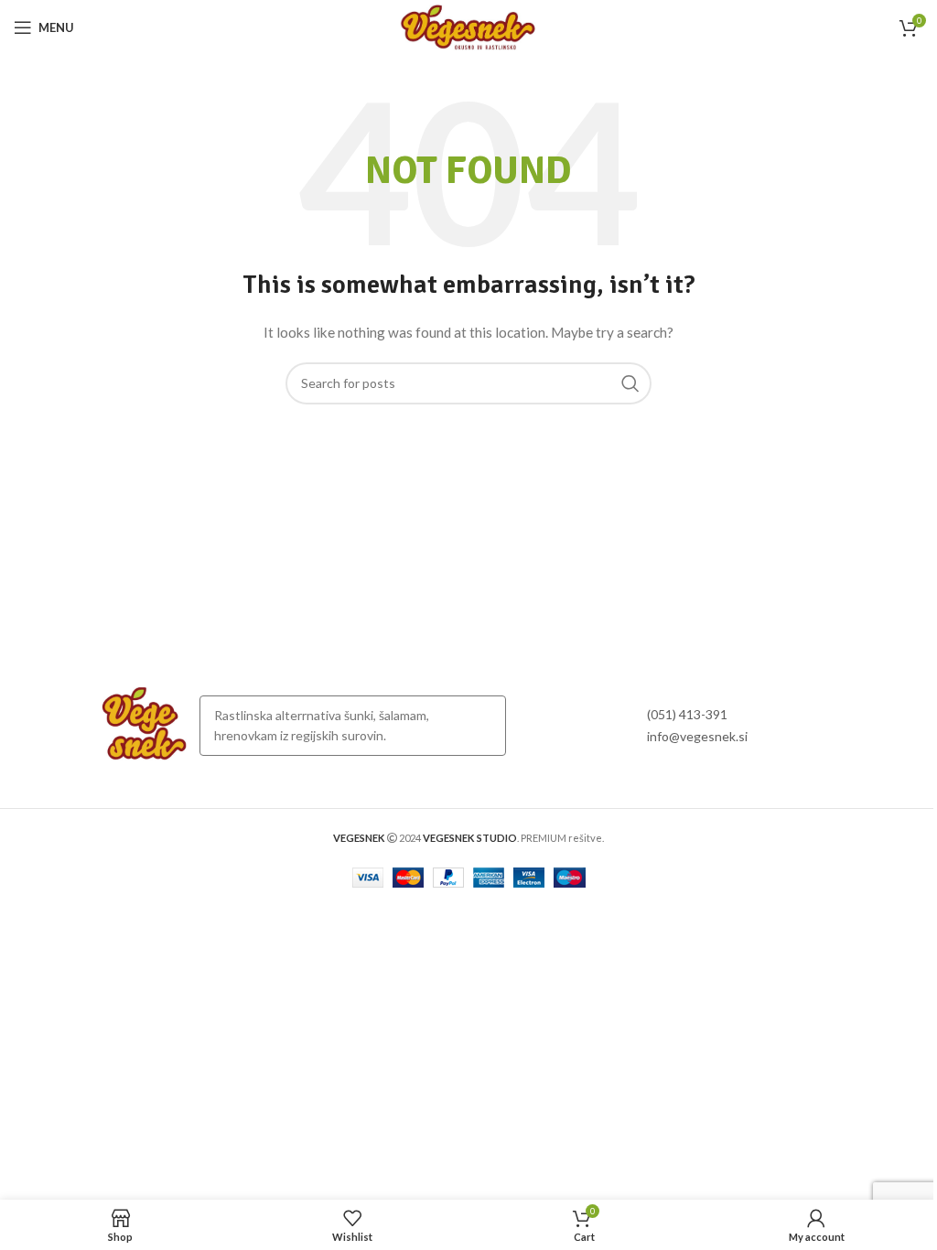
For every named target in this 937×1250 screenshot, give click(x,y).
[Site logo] (468, 26)
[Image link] (144, 724)
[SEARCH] (630, 383)
